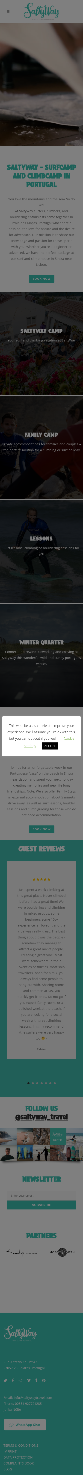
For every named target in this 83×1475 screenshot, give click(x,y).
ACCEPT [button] (49, 746)
